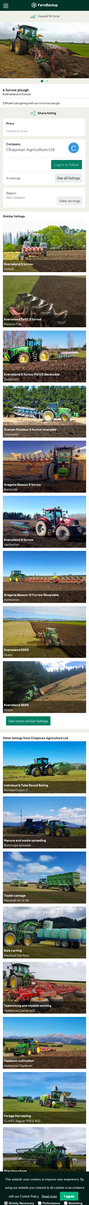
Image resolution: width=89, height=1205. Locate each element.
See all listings (68, 178)
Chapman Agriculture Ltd (30, 149)
